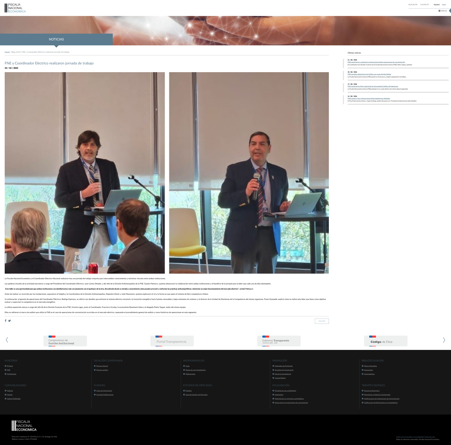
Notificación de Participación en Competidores (381, 403)
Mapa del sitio (430, 437)
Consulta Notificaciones (104, 395)
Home (7, 52)
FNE (8, 370)
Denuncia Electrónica (371, 391)
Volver (322, 321)
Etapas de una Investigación (196, 370)
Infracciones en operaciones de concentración (291, 403)
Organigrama (11, 374)
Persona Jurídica (102, 370)
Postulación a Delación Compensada (377, 395)
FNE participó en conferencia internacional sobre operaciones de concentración (376, 62)
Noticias (10, 391)
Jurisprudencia (369, 374)
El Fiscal (10, 366)
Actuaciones (368, 370)
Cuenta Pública (280, 378)
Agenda (9, 395)
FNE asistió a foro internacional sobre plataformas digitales (369, 98)
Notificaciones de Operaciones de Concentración (381, 399)
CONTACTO (424, 5)
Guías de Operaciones (104, 391)
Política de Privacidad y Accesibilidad (409, 437)
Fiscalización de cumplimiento (285, 391)
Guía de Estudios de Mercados (197, 395)
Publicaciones (190, 374)
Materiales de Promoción (284, 366)
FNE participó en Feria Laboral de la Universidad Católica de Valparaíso (373, 86)
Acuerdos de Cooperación (284, 370)
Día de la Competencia (283, 374)
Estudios (189, 391)
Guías (188, 366)
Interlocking (279, 395)
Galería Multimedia (13, 399)
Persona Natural (102, 366)
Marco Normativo (370, 366)
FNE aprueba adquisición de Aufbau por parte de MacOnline (369, 74)
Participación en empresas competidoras (289, 399)
